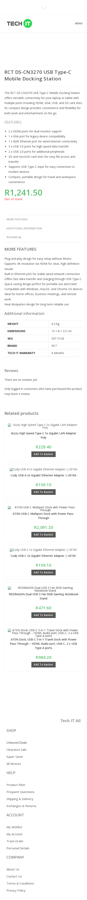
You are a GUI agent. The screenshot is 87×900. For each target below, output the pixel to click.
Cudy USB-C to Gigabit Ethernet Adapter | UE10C (43, 556)
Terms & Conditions (20, 883)
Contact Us (14, 876)
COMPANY (15, 857)
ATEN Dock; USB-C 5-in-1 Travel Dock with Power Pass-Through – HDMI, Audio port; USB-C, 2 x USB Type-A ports (43, 643)
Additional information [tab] (24, 228)
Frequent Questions (20, 792)
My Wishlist (14, 827)
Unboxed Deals (16, 742)
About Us (12, 869)
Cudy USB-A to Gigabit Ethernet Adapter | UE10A (43, 475)
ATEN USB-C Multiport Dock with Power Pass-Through (43, 516)
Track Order (14, 841)
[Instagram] (76, 708)
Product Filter (15, 785)
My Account (14, 834)
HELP (10, 772)
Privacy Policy (15, 890)
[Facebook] (40, 708)
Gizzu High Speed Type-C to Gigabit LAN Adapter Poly (43, 435)
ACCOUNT (15, 814)
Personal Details (17, 848)
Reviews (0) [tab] (13, 237)
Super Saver (14, 757)
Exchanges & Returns (21, 806)
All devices (13, 764)
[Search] (40, 7)
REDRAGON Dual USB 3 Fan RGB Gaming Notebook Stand (43, 596)
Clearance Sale (16, 750)
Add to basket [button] (43, 454)
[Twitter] (52, 708)
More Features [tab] (17, 219)
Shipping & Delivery (19, 799)
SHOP (11, 730)
